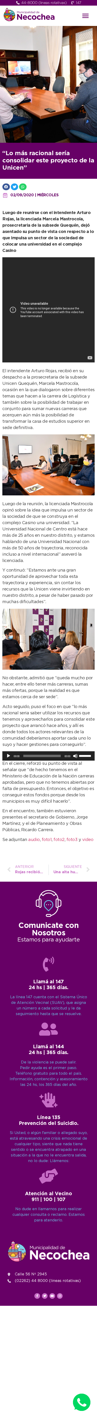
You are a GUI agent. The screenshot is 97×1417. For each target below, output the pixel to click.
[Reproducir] (8, 756)
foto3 (72, 840)
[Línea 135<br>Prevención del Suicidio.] (48, 1099)
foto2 (59, 840)
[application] (48, 756)
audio (34, 840)
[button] (85, 16)
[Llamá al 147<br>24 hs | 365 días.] (48, 964)
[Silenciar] (75, 756)
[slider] (85, 755)
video (87, 840)
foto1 (47, 840)
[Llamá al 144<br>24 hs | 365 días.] (48, 1029)
